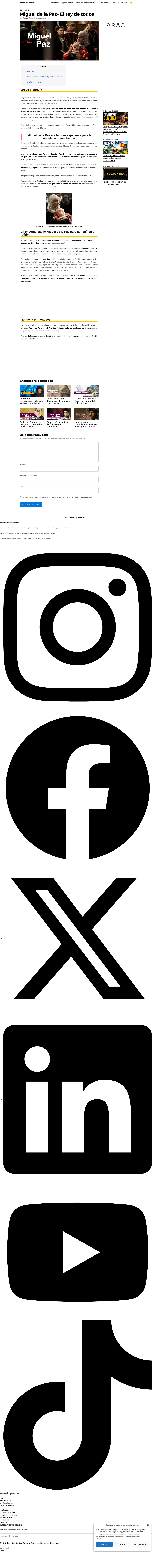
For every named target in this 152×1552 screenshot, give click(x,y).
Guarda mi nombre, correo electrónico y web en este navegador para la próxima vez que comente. (57, 497)
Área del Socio (117, 3)
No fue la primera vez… (36, 82)
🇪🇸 (131, 3)
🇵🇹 (126, 3)
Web (21, 486)
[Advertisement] (59, 301)
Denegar (122, 1544)
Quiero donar (67, 3)
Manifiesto (55, 3)
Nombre (24, 464)
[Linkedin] (77, 1099)
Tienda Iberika (103, 3)
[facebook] (77, 788)
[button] (148, 1525)
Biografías (24, 10)
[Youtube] (77, 1252)
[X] (77, 938)
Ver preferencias (140, 1544)
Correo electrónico (29, 475)
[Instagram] (77, 627)
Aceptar (104, 1544)
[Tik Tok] (77, 1405)
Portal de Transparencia (85, 3)
